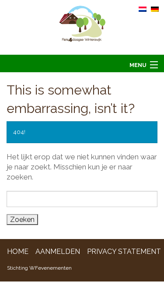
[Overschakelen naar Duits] (155, 8)
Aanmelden (57, 251)
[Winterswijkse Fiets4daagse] (82, 27)
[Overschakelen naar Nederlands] (142, 8)
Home (17, 251)
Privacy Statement (124, 251)
